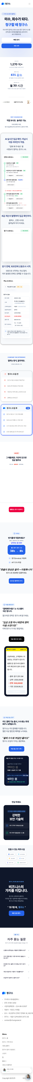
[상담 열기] (28, 1077)
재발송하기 (11, 175)
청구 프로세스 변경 (18, 325)
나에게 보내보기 (19, 175)
